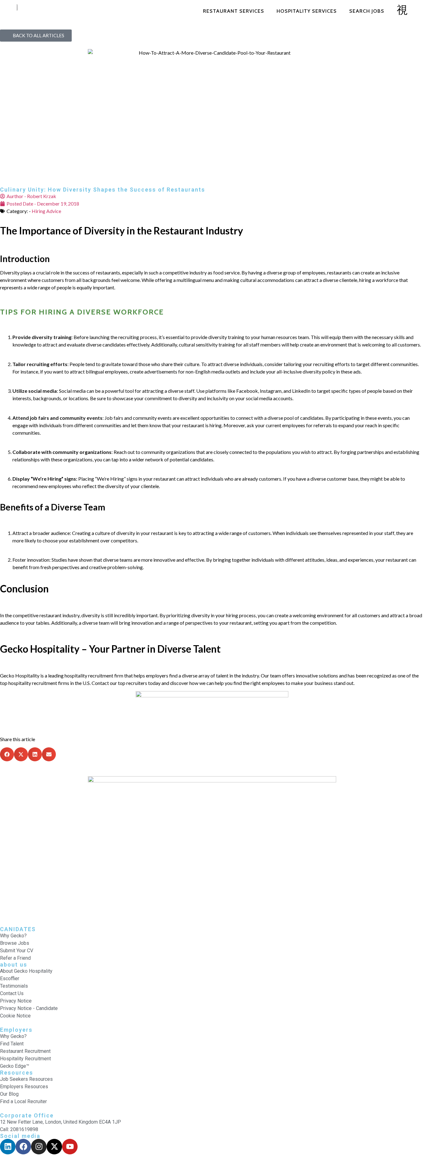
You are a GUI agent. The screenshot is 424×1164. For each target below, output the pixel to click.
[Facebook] (23, 1146)
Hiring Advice (46, 211)
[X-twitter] (54, 1146)
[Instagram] (39, 1146)
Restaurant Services (233, 11)
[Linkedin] (8, 1146)
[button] (7, 754)
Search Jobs (366, 11)
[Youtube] (70, 1146)
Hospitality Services (307, 11)
